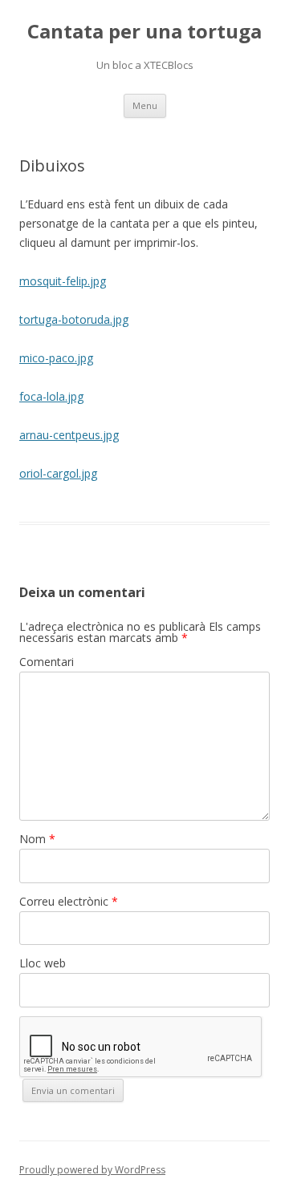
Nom (37, 838)
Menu (144, 105)
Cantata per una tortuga (144, 31)
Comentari (46, 661)
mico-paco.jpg (56, 357)
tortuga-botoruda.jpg (73, 319)
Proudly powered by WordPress (92, 1170)
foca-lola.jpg (51, 396)
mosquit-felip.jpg (62, 281)
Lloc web (42, 963)
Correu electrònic (68, 901)
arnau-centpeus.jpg (69, 434)
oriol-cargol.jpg (58, 473)
